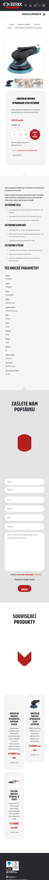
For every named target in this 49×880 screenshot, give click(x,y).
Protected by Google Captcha (24, 580)
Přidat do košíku (35, 134)
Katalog (11, 24)
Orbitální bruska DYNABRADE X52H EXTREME (35, 719)
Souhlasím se (21, 574)
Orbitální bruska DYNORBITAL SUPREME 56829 (14, 719)
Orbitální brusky (21, 150)
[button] (38, 45)
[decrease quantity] (14, 134)
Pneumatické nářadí (24, 24)
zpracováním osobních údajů (25, 574)
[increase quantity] (26, 134)
